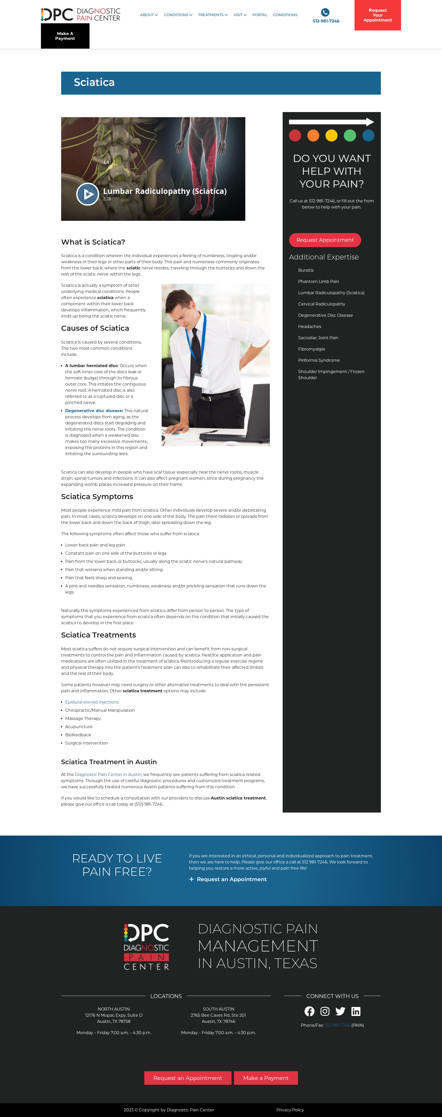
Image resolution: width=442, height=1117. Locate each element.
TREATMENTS (211, 15)
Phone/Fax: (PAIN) (332, 1025)
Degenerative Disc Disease (325, 315)
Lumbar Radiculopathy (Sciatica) (331, 292)
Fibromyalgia (311, 349)
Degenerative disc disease (93, 410)
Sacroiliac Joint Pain (318, 337)
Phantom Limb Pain (318, 281)
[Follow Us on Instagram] (325, 1014)
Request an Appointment (232, 879)
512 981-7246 (314, 862)
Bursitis (306, 270)
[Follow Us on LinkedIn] (356, 1014)
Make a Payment (266, 1078)
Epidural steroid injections (92, 702)
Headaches (309, 326)
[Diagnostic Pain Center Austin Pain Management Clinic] (80, 15)
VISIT (239, 15)
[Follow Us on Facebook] (309, 1014)
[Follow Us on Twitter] (340, 1014)
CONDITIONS (176, 15)
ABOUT (147, 15)
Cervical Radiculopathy (321, 304)
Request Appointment (325, 240)
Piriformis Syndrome (319, 360)
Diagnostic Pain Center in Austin (108, 774)
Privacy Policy (290, 1110)
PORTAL (260, 15)
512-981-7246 (326, 21)
